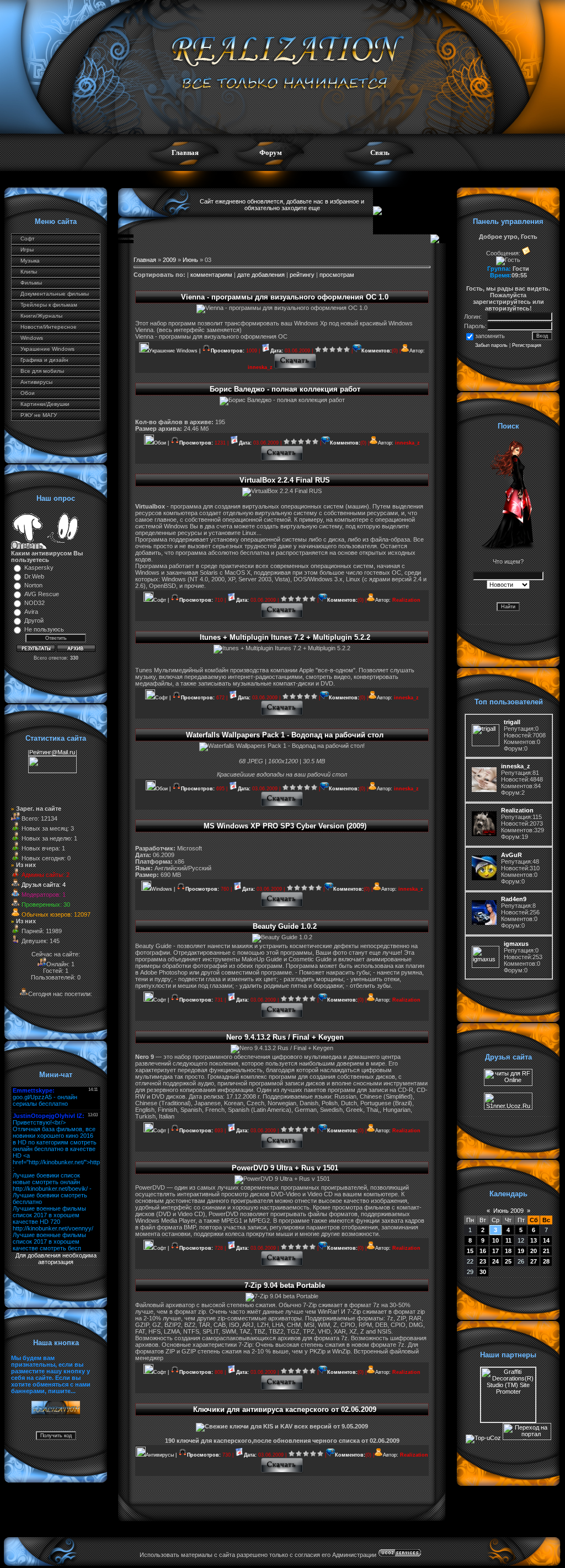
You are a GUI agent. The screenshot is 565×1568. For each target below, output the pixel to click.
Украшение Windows (47, 349)
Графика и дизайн (44, 360)
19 (521, 1251)
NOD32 (34, 603)
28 (546, 1261)
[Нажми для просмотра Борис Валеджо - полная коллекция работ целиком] (282, 459)
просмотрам (336, 274)
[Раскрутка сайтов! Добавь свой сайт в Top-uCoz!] (483, 1438)
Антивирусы (36, 382)
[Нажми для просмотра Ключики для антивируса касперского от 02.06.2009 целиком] (282, 1471)
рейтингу (302, 274)
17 (495, 1251)
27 (533, 1261)
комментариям (211, 274)
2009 (169, 259)
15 (470, 1251)
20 (533, 1251)
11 (508, 1240)
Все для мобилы (42, 371)
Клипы (28, 272)
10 (495, 1240)
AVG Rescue (41, 594)
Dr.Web (34, 576)
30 (482, 1272)
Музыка (30, 261)
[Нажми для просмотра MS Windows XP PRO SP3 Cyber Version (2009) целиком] (282, 905)
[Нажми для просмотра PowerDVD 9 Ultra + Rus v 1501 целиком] (282, 1264)
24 (495, 1261)
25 (508, 1261)
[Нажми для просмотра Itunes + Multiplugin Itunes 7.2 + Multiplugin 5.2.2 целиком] (282, 714)
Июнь (190, 259)
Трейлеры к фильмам (48, 305)
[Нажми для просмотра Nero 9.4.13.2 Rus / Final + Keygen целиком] (282, 1147)
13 (533, 1240)
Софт (27, 239)
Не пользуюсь (44, 629)
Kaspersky (39, 567)
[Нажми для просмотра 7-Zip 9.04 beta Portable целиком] (282, 1389)
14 (546, 1240)
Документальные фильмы (54, 294)
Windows (31, 338)
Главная (185, 152)
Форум (270, 152)
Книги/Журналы (41, 316)
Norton (33, 585)
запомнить (490, 336)
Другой (34, 620)
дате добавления (261, 274)
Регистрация (526, 345)
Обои (27, 393)
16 (482, 1251)
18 (508, 1251)
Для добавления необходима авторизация (56, 1258)
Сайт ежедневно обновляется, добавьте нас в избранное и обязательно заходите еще (282, 204)
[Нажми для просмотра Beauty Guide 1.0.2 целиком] (282, 1016)
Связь (380, 152)
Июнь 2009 (508, 1210)
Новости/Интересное (48, 327)
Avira (31, 611)
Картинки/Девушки (45, 404)
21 (546, 1251)
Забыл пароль (491, 345)
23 (482, 1261)
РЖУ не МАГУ (38, 415)
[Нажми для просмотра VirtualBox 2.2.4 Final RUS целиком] (282, 616)
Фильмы (31, 283)
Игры (27, 250)
